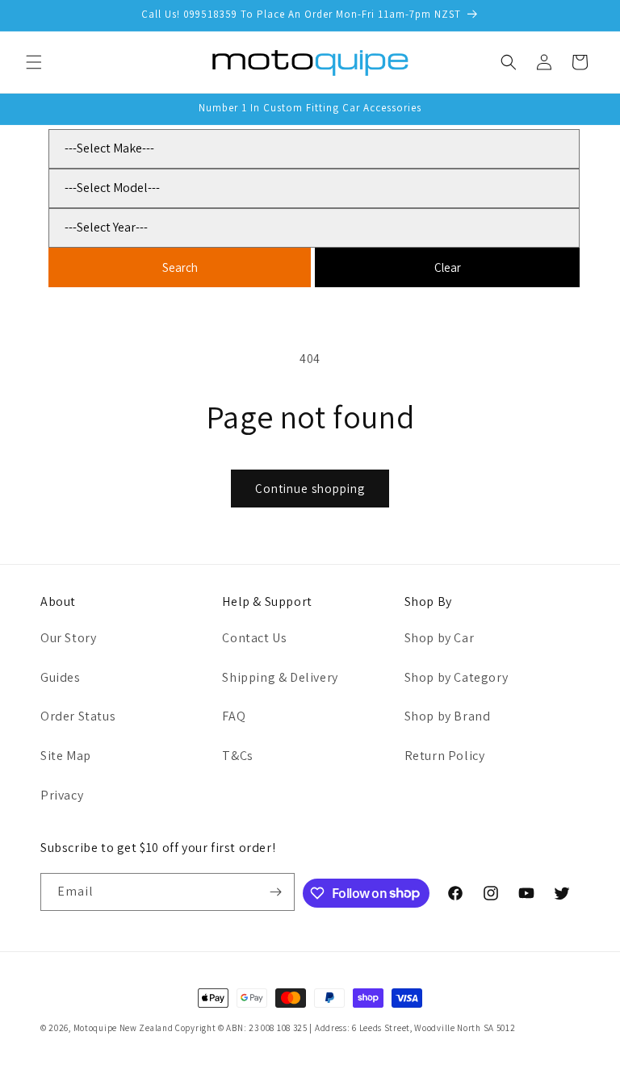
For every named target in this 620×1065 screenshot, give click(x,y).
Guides (60, 677)
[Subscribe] (276, 892)
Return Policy (444, 755)
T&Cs (237, 755)
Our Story (68, 637)
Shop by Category (456, 677)
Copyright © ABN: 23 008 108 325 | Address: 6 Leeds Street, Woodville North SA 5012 (345, 1028)
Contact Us (254, 637)
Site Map (65, 755)
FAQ (233, 716)
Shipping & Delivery (279, 677)
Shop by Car (439, 637)
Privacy (61, 795)
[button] (34, 62)
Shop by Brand (447, 716)
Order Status (77, 716)
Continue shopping (310, 488)
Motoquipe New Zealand (123, 1028)
